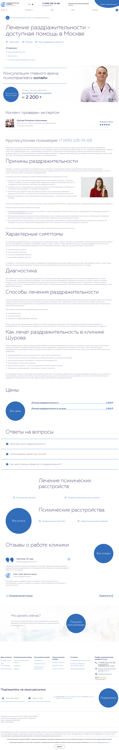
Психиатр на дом (6, 660)
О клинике (74, 657)
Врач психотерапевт (5, 664)
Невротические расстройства (39, 668)
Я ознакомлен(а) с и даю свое (75, 697)
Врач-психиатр (6, 657)
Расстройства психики (42, 657)
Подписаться (108, 698)
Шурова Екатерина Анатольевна (32, 120)
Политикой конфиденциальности (73, 696)
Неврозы (16, 669)
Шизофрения (38, 660)
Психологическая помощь (58, 658)
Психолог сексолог (58, 669)
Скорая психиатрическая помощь (21, 661)
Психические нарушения (17, 211)
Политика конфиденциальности (80, 660)
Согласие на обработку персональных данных (77, 664)
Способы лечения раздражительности (21, 60)
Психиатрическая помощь (22, 18)
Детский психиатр (6, 669)
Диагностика (12, 56)
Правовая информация (77, 669)
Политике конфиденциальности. (100, 742)
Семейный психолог (58, 662)
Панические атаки (39, 663)
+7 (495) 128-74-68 (75, 141)
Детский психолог (57, 665)
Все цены (15, 411)
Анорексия (17, 665)
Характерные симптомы (16, 52)
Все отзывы (104, 553)
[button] (68, 559)
